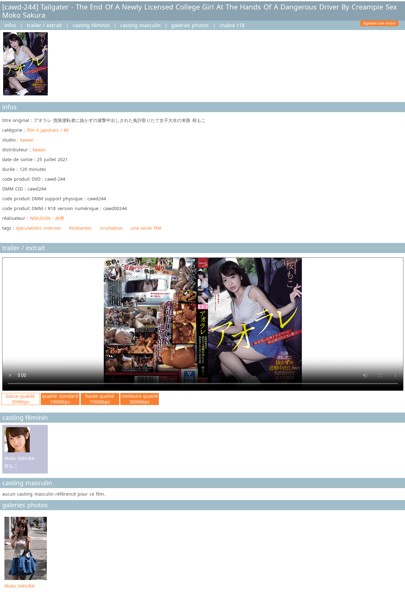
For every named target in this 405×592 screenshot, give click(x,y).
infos (10, 25)
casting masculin (140, 25)
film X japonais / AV (48, 130)
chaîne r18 (232, 25)
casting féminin (91, 25)
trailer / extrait (44, 25)
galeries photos (190, 25)
